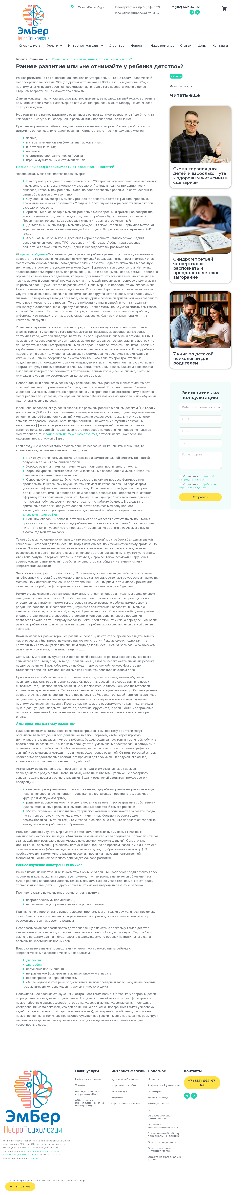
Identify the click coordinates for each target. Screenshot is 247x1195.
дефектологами (26, 1154)
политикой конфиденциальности (196, 478)
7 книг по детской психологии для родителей (193, 358)
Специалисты (30, 45)
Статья (177, 76)
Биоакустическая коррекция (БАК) (87, 1093)
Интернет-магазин (83, 45)
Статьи (185, 45)
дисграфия (49, 514)
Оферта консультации (163, 1142)
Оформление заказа (125, 1103)
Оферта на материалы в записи (164, 1158)
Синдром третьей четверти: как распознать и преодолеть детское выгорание (196, 268)
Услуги (52, 45)
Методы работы (159, 1103)
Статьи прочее (39, 59)
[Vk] (197, 12)
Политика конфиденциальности (163, 1126)
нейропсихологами (48, 1151)
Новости (138, 45)
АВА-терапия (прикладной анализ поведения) (89, 1103)
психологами (28, 1151)
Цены (202, 45)
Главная (21, 59)
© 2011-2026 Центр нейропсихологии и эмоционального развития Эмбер (44, 1180)
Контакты (220, 45)
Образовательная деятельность (160, 1117)
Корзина (117, 1097)
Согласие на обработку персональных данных (164, 1134)
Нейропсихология (88, 1079)
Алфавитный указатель (164, 1085)
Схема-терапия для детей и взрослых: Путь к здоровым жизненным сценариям (200, 175)
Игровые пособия (124, 1085)
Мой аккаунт (120, 1091)
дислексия (30, 514)
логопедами (9, 1154)
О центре (117, 45)
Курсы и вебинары (124, 1079)
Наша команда (162, 45)
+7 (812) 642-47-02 (185, 7)
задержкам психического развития (71, 434)
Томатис (34, 1158)
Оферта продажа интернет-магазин (160, 1149)
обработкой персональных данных (197, 486)
